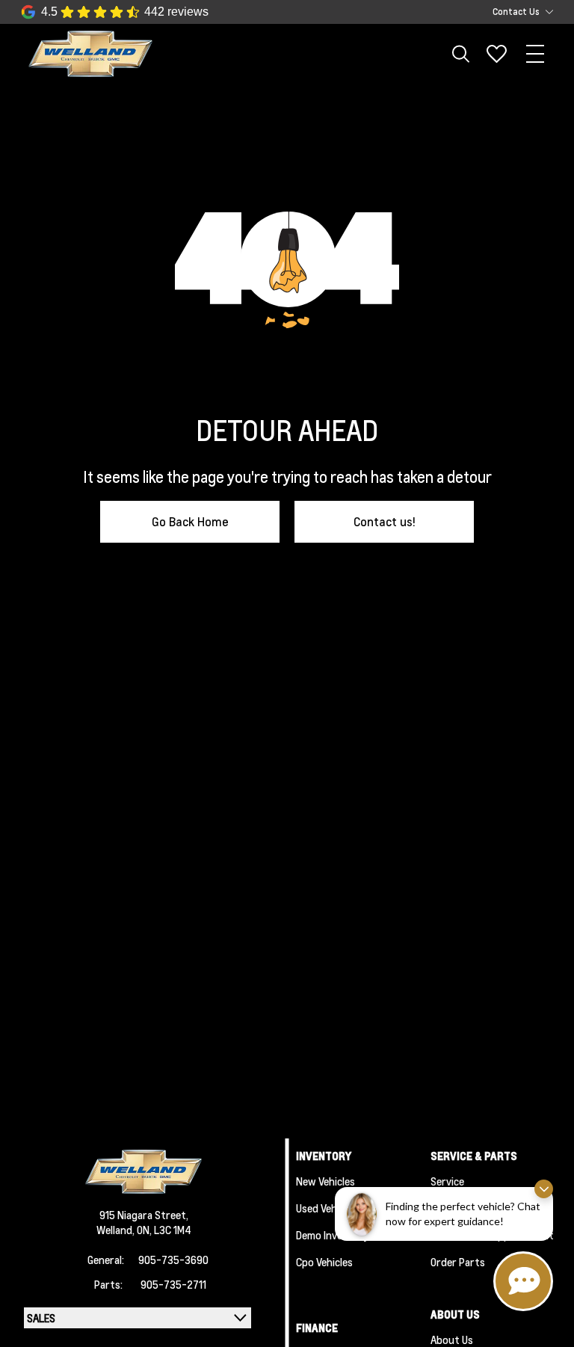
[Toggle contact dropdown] (549, 12)
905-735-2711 (173, 1284)
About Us (451, 1339)
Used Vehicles (326, 1208)
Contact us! (385, 521)
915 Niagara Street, (143, 1214)
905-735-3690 (173, 1259)
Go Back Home (190, 521)
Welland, (116, 1229)
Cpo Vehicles (324, 1262)
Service (447, 1181)
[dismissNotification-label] (543, 1189)
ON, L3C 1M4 (164, 1229)
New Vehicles (325, 1181)
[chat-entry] (523, 1281)
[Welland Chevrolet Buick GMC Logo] (90, 54)
